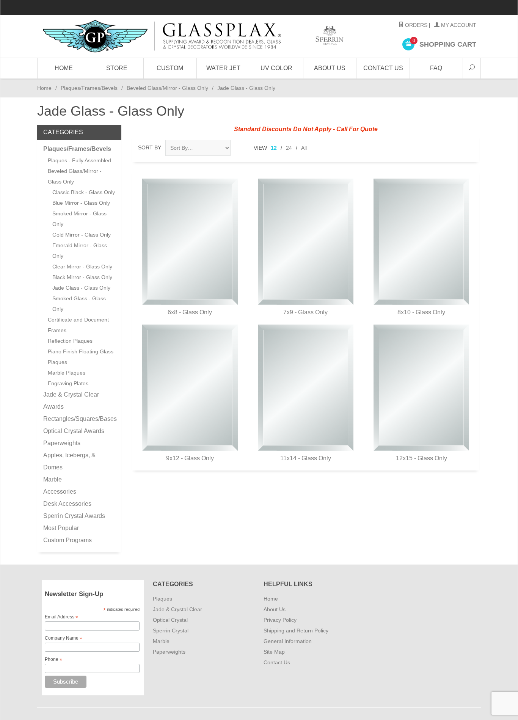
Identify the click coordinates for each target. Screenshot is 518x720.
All (304, 148)
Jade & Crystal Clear (177, 609)
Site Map (274, 652)
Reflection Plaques (70, 341)
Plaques (162, 599)
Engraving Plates (68, 383)
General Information (288, 641)
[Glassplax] (192, 36)
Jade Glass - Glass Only (81, 288)
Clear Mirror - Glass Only (82, 267)
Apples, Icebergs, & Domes (69, 461)
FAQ (436, 68)
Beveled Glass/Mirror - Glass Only (167, 88)
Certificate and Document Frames (78, 325)
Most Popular (61, 528)
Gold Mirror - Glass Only (81, 235)
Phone (53, 660)
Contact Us (383, 68)
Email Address (61, 617)
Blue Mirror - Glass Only (81, 203)
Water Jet (223, 68)
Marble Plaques (66, 373)
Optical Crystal (170, 620)
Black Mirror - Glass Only (82, 277)
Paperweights (61, 443)
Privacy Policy (280, 620)
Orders (415, 25)
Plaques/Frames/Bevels (89, 88)
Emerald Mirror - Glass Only (79, 250)
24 (289, 148)
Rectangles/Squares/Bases (79, 419)
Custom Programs (67, 540)
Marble (52, 479)
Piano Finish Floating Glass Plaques (80, 356)
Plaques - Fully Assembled (79, 160)
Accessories (59, 491)
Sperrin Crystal (170, 630)
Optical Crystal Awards (73, 431)
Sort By (149, 147)
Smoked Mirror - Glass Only (79, 218)
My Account (458, 25)
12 (274, 148)
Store (116, 68)
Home (64, 68)
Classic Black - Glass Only (83, 192)
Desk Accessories (67, 503)
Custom (170, 68)
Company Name (63, 638)
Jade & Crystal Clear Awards (71, 400)
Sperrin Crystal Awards (74, 516)
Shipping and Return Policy (296, 630)
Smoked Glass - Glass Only (79, 303)
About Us (329, 68)
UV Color (276, 68)
